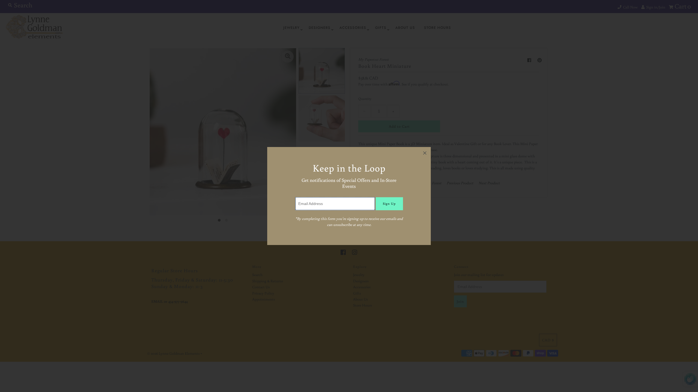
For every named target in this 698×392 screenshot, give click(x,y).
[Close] (425, 153)
